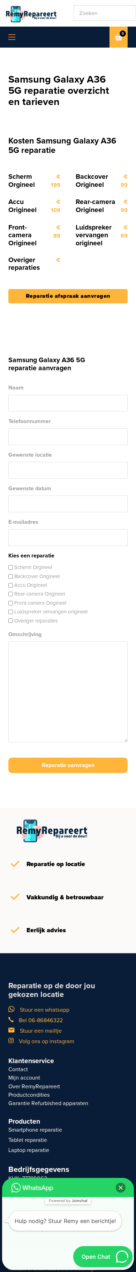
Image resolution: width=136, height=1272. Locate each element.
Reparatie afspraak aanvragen (68, 296)
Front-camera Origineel (40, 602)
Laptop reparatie (28, 1150)
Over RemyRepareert (34, 1086)
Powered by (68, 1200)
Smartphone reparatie (35, 1129)
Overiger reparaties (36, 620)
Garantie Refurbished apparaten (48, 1103)
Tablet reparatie (27, 1140)
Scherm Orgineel (33, 567)
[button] (121, 1188)
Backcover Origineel (37, 576)
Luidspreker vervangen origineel (51, 611)
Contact (18, 1069)
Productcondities (29, 1094)
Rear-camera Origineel (39, 593)
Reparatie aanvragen (68, 765)
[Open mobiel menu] (11, 37)
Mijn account (24, 1077)
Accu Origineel (30, 585)
